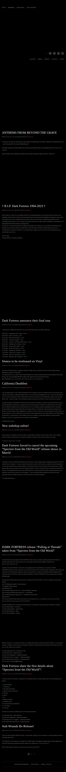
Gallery (33, 59)
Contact (55, 59)
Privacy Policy (46, 764)
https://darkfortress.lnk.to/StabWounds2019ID (27, 747)
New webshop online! (15, 425)
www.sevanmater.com (37, 379)
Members (11, 7)
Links (62, 59)
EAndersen (9, 136)
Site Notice (35, 764)
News (4, 7)
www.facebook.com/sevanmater (21, 379)
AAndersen (9, 387)
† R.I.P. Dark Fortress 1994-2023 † (23, 206)
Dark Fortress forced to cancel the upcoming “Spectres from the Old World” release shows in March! (31, 449)
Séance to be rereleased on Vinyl (22, 361)
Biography (20, 7)
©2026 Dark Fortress (21, 764)
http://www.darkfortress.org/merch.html (45, 599)
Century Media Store (43, 743)
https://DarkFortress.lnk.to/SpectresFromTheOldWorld (16, 601)
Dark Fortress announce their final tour (26, 320)
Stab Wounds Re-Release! (18, 726)
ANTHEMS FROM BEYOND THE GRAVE (29, 132)
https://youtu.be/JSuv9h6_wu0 (9, 564)
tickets (25, 333)
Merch (47, 59)
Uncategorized (30, 136)
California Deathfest (14, 383)
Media (40, 59)
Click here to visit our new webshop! (11, 441)
